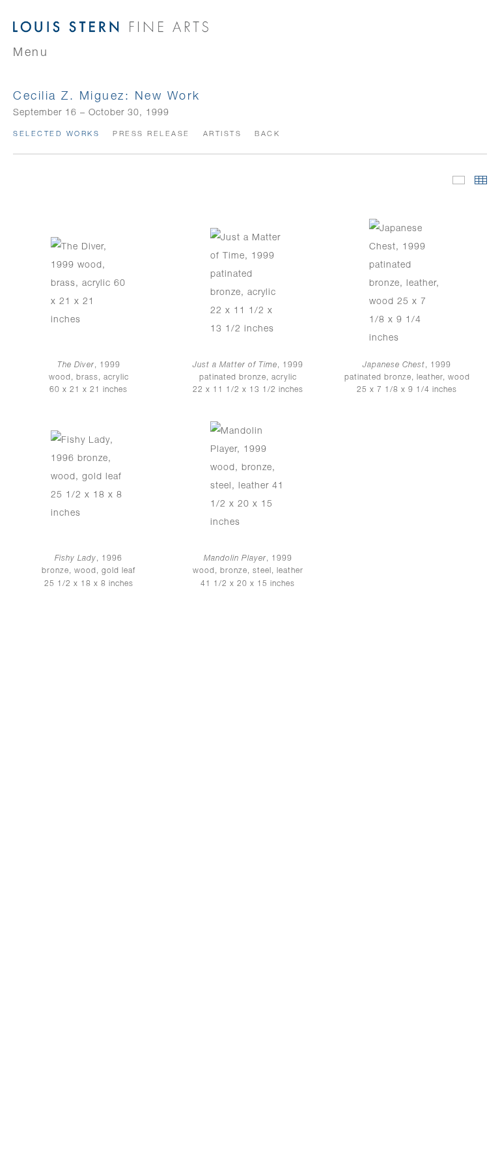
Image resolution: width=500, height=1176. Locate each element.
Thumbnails (481, 180)
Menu (30, 52)
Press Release (151, 133)
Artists (222, 133)
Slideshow (458, 180)
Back (267, 133)
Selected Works (56, 133)
